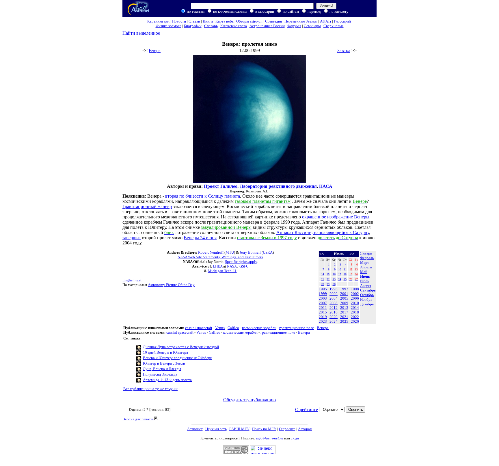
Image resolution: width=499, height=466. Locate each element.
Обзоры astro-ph (249, 21)
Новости (179, 21)
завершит (131, 237)
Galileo (233, 328)
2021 (344, 317)
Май (363, 272)
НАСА (325, 186)
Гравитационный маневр (147, 206)
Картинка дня (158, 21)
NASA (232, 266)
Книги (208, 21)
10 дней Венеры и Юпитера (165, 352)
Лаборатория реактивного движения (278, 186)
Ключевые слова (233, 26)
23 (334, 279)
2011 (323, 307)
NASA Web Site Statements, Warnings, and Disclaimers (220, 257)
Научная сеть (216, 429)
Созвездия (273, 21)
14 (322, 274)
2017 (344, 312)
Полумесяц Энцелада (160, 374)
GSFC (244, 266)
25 (345, 279)
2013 (344, 307)
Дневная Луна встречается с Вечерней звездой (181, 347)
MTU (230, 252)
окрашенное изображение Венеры (335, 216)
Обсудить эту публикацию (249, 399)
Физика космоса (168, 26)
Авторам (305, 429)
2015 (323, 312)
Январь (366, 253)
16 (334, 274)
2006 (355, 298)
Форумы (294, 26)
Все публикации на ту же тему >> (150, 389)
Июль (364, 281)
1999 (323, 294)
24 (339, 279)
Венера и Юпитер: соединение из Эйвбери (177, 358)
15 (328, 274)
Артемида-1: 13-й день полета (167, 380)
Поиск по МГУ (264, 429)
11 (345, 269)
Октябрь (367, 295)
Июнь (365, 276)
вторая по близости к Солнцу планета (202, 196)
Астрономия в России (267, 26)
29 (328, 284)
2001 (344, 294)
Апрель (366, 267)
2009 (344, 303)
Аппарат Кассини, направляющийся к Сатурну (322, 232)
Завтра (343, 50)
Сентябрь (368, 290)
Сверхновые (333, 26)
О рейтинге (306, 409)
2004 (333, 298)
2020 (333, 317)
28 (322, 284)
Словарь (211, 26)
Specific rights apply (241, 261)
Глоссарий (342, 21)
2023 (323, 321)
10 (339, 269)
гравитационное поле (296, 328)
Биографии (193, 26)
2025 (344, 321)
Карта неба (224, 21)
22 (328, 279)
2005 (344, 298)
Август (365, 285)
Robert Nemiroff (211, 252)
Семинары (312, 26)
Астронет (195, 429)
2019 (323, 317)
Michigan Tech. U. (222, 271)
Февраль (367, 258)
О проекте (287, 429)
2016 (333, 312)
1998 (355, 289)
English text (131, 280)
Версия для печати (138, 419)
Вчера (155, 50)
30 (334, 284)
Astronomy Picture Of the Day (171, 285)
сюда (295, 438)
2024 (333, 321)
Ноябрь (366, 299)
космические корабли (259, 328)
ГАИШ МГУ (239, 429)
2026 (355, 321)
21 (322, 279)
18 (345, 274)
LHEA (217, 266)
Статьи (194, 21)
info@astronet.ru (269, 438)
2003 (323, 298)
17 (339, 274)
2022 (355, 317)
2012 (333, 307)
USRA (268, 252)
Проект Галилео (220, 186)
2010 (355, 303)
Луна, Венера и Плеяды (162, 369)
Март (364, 262)
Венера (323, 328)
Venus (220, 328)
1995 (323, 289)
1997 (344, 289)
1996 (333, 289)
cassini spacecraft (198, 328)
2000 (333, 294)
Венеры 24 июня (200, 237)
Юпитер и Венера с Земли (164, 363)
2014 (355, 307)
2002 (355, 294)
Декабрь (367, 304)
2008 (333, 303)
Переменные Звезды (300, 21)
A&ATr (325, 21)
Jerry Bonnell (250, 252)
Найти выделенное (141, 33)
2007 (323, 303)
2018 (355, 312)
